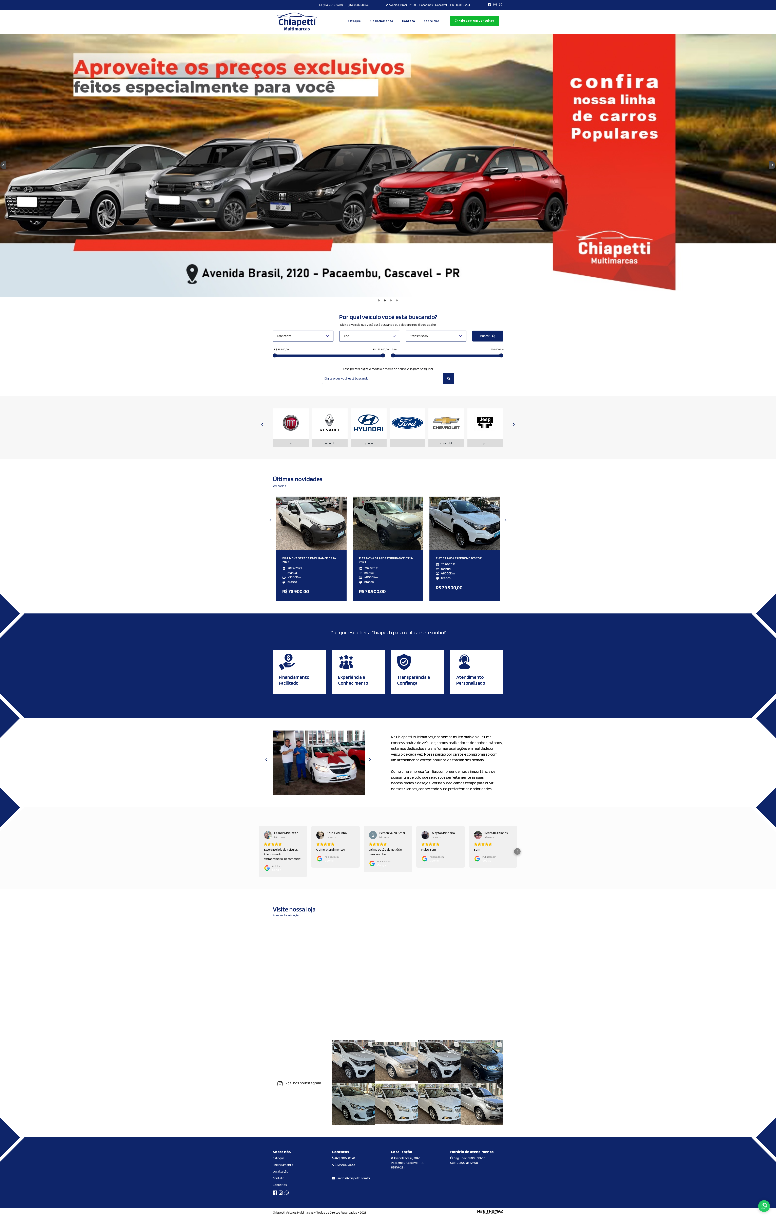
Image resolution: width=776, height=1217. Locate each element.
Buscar (485, 336)
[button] (258, 851)
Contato (408, 21)
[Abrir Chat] (764, 1206)
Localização (280, 1171)
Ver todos (279, 486)
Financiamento (381, 21)
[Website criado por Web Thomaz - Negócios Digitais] (490, 1213)
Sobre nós (432, 21)
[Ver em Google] (268, 835)
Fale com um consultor (476, 20)
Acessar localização (286, 915)
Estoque (354, 21)
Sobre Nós (280, 1185)
